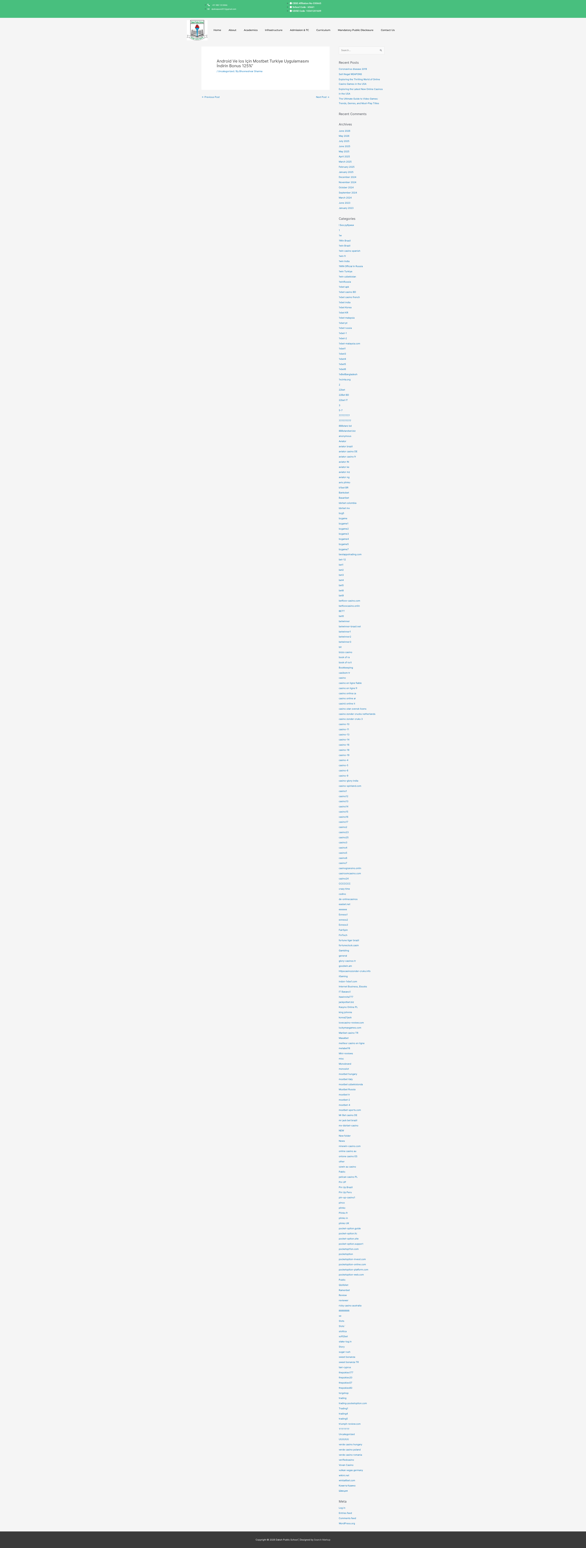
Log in (342, 1507)
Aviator (342, 441)
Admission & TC (299, 30)
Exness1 (343, 914)
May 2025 (344, 151)
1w (340, 235)
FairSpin (343, 929)
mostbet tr (344, 1094)
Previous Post (211, 97)
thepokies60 (345, 1387)
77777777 (344, 415)
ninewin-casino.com (350, 1146)
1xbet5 (342, 364)
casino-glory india (348, 780)
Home (217, 30)
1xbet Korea (345, 307)
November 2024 (347, 182)
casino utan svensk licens (352, 708)
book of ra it (345, 662)
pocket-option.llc (348, 1233)
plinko (342, 1207)
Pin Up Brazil (346, 1187)
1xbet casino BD (347, 292)
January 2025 (346, 172)
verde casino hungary (350, 1444)
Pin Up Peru (345, 1192)
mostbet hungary (348, 1074)
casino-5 (343, 765)
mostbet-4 (344, 1104)
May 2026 (344, 135)
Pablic (342, 1171)
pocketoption (346, 1254)
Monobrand (345, 1063)
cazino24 (344, 878)
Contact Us (388, 30)
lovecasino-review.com (351, 1022)
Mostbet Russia (347, 1089)
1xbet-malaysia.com (349, 343)
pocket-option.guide (350, 1228)
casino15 (343, 811)
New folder (345, 1135)
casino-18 (344, 749)
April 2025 (344, 156)
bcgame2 (344, 528)
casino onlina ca (347, 693)
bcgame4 (344, 538)
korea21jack (345, 1017)
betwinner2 (345, 636)
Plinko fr (343, 1212)
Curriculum (323, 30)
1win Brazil (344, 245)
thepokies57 (345, 1382)
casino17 (343, 821)
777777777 (345, 420)
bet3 (341, 574)
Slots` (342, 1326)
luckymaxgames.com (350, 1027)
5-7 (341, 410)
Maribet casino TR (348, 1032)
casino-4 (343, 760)
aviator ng (344, 477)
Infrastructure (273, 30)
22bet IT (343, 400)
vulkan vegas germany (351, 1470)
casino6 (343, 858)
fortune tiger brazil (349, 940)
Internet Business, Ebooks (353, 986)
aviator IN (344, 461)
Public (342, 1279)
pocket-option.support (351, 1243)
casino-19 (344, 755)
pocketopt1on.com (349, 1249)
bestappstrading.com (350, 554)
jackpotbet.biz (346, 1002)
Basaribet (344, 497)
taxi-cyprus (345, 1367)
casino (342, 677)
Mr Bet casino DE (348, 1115)
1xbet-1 (343, 333)
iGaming (343, 976)
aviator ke (344, 467)
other (342, 1161)
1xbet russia (345, 328)
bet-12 (342, 559)
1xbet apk (344, 286)
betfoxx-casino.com (349, 600)
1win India (344, 261)
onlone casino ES (348, 1156)
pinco (342, 1202)
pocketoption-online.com (352, 1264)
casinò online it (347, 703)
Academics (251, 30)
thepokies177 (346, 1372)
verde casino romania (350, 1454)
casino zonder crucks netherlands (357, 713)
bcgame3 (344, 533)
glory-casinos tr (347, 960)
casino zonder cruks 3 (351, 719)
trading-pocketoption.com (353, 1403)
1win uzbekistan (347, 276)
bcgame (343, 518)
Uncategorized (226, 71)
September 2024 (348, 192)
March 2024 (345, 197)
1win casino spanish (349, 250)
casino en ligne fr (348, 688)
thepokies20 (345, 1377)
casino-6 (343, 770)
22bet (342, 389)
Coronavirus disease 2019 (353, 69)
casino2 (343, 827)
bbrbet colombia (347, 503)
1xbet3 (342, 353)
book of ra (344, 657)
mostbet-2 (344, 1099)
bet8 (341, 590)
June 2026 (344, 130)
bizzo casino (345, 652)
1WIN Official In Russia (351, 266)
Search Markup (322, 1539)
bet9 (341, 595)
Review (343, 1295)
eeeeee (343, 909)
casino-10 (344, 724)
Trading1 (343, 1408)
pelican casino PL (348, 1176)
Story (342, 1346)
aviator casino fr (347, 456)
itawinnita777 (346, 996)
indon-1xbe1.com (348, 981)
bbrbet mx (344, 508)
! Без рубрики (346, 225)
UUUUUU (344, 1439)
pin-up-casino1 (347, 1197)
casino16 (343, 816)
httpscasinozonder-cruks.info (355, 971)
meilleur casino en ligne (352, 1043)
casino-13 (344, 734)
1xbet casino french (349, 297)
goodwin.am (345, 965)
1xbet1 (342, 348)
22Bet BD (344, 394)
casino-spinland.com (350, 785)
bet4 (341, 580)
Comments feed (347, 1518)
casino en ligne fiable (350, 683)
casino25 (344, 837)
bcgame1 (343, 523)
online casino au (347, 1151)
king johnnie (345, 1012)
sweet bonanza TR (349, 1362)
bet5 (341, 585)
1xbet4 (342, 358)
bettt (341, 616)
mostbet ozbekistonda (351, 1084)
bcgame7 (344, 549)
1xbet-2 (343, 338)
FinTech (343, 935)
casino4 (343, 847)
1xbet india (344, 302)
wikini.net (344, 1475)
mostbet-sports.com (350, 1110)
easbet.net (344, 904)
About (232, 30)
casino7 (343, 863)
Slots (341, 1320)
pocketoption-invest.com (352, 1259)
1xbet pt (343, 322)
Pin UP (342, 1182)
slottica (343, 1331)
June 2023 (344, 202)
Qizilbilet (343, 1285)
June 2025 (344, 146)
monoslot (344, 1068)
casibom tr (344, 672)
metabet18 (344, 1048)
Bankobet (344, 492)
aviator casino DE (348, 451)
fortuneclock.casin (349, 945)
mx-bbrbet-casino (348, 1125)
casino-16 (344, 744)
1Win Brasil (345, 240)
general (343, 955)
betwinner (344, 621)
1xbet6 (342, 369)
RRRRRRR (344, 1310)
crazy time (344, 888)
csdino (342, 894)
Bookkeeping (346, 667)
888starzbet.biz (347, 430)
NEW (341, 1130)
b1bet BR (343, 487)
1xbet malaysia (346, 317)
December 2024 (347, 177)
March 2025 (345, 161)
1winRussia (345, 281)
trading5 (343, 1418)
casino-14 (344, 739)
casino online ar (347, 698)
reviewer (343, 1300)
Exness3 (343, 924)
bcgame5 (344, 544)
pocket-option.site (349, 1238)
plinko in (343, 1218)
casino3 (343, 842)
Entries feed (345, 1513)
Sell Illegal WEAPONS (350, 74)
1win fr (342, 256)
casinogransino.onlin (350, 868)
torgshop (344, 1393)
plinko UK (344, 1223)
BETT (342, 611)
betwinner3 (345, 641)
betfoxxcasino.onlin (349, 605)
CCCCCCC (345, 883)
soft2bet (343, 1336)
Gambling (344, 950)
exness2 (343, 919)
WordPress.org (347, 1523)
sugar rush (344, 1351)
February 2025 (346, 166)
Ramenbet (344, 1290)
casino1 (343, 791)
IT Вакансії (345, 991)
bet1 (341, 564)
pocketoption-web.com (351, 1274)
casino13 (343, 801)
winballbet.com (347, 1480)
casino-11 (344, 729)
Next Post (322, 97)
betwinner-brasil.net (350, 626)
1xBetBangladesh (348, 374)
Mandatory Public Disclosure (355, 30)
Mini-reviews (346, 1053)
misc (341, 1058)
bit (340, 647)
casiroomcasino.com (350, 873)
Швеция (343, 1490)
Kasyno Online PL (348, 1007)
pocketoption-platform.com (353, 1269)
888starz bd (345, 425)
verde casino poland (350, 1449)
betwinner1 (345, 631)
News (342, 1140)
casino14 (343, 806)
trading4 (343, 1413)
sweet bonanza (347, 1356)
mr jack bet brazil (348, 1120)
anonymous (345, 436)
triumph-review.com (350, 1423)
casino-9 (343, 775)
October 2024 (346, 187)
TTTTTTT (344, 1429)
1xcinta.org (345, 379)
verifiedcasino (346, 1459)
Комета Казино (347, 1485)
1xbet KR (343, 312)
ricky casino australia (350, 1305)
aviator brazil (346, 446)
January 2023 (346, 208)
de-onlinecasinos (348, 899)
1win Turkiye (345, 271)
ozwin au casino (347, 1166)
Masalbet (344, 1038)
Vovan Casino (346, 1465)
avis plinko (344, 482)
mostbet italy (346, 1079)
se (340, 1315)
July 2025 (344, 141)
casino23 (344, 832)
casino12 (343, 796)
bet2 (341, 569)
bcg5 (341, 513)
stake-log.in (345, 1341)
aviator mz (344, 472)
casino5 (343, 852)
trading (342, 1398)
